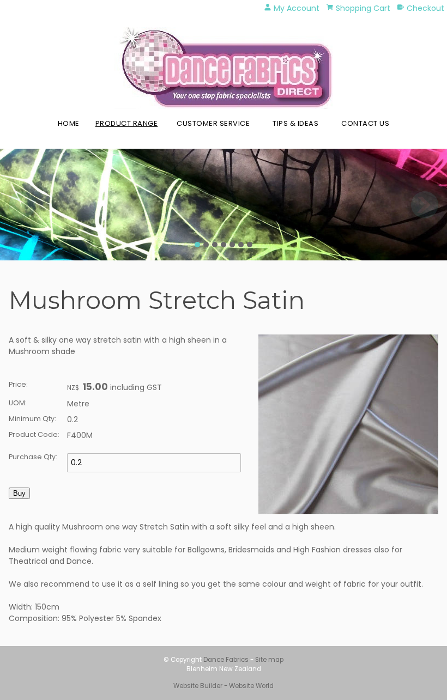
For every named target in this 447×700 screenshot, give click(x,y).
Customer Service (213, 123)
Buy (19, 493)
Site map (269, 659)
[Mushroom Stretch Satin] (348, 511)
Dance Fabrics (226, 659)
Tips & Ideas (295, 123)
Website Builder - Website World (223, 685)
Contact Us (365, 123)
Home (69, 123)
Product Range (126, 123)
